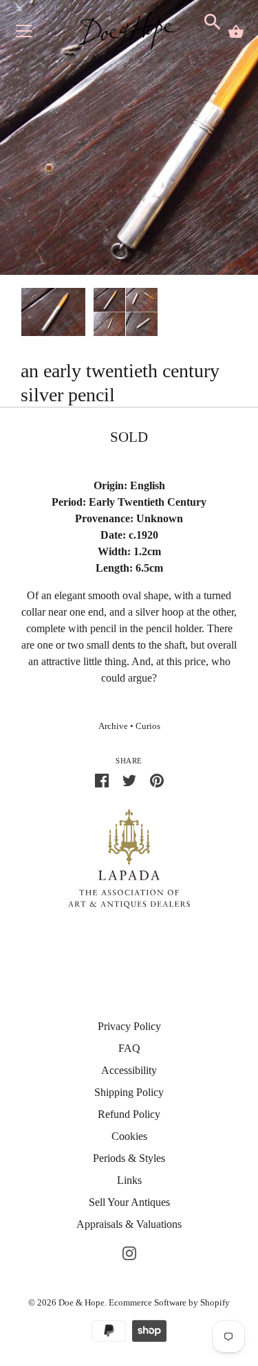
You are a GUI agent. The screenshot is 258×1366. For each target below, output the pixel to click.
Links (129, 1180)
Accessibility (129, 1070)
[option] (53, 314)
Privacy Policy (129, 1026)
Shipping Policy (129, 1092)
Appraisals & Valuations (129, 1224)
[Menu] (24, 34)
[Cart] (236, 31)
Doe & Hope (81, 1302)
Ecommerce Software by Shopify (169, 1302)
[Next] (237, 314)
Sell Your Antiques (129, 1202)
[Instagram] (129, 1251)
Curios (148, 726)
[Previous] (21, 314)
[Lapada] (129, 858)
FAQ (129, 1048)
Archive (113, 726)
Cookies (129, 1136)
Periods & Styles (129, 1158)
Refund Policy (129, 1114)
